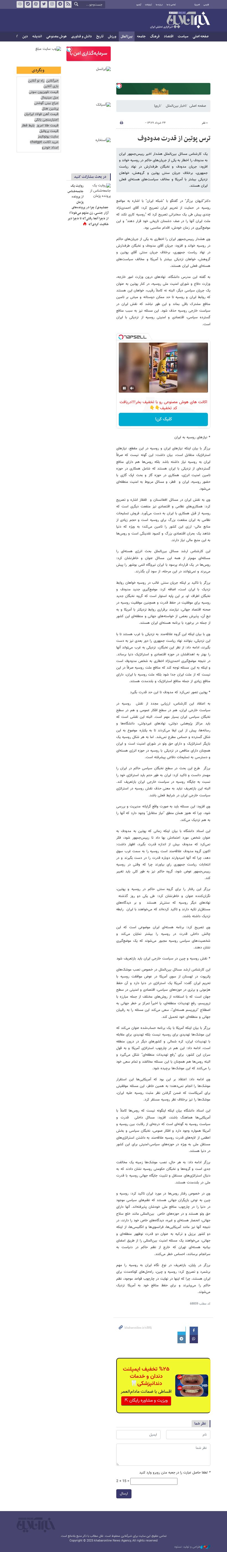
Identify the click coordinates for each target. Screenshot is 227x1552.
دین (25, 36)
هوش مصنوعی (56, 36)
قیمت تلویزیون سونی (43, 92)
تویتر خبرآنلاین (44, 4)
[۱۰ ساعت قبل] (98, 191)
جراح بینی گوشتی (46, 103)
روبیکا (20, 4)
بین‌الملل (127, 36)
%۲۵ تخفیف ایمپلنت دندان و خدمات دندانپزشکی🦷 (146, 1376)
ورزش (112, 36)
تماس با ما (171, 4)
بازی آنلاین (50, 86)
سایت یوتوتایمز (48, 136)
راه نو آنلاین (36, 81)
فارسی (206, 4)
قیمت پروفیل (48, 131)
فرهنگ (154, 36)
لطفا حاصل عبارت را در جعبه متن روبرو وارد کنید (174, 1472)
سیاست (183, 36)
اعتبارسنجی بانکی (46, 119)
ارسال (124, 1493)
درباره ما (159, 4)
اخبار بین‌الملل (176, 106)
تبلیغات (148, 4)
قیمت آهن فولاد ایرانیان (41, 114)
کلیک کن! (163, 419)
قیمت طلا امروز (47, 125)
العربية (197, 4)
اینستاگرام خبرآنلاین (52, 4)
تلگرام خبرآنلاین (60, 4)
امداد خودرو (50, 147)
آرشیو (138, 4)
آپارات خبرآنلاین (36, 4)
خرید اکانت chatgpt (44, 142)
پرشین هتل (50, 108)
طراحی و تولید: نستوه (187, 1547)
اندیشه (37, 36)
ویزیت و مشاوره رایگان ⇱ (146, 1400)
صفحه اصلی (200, 36)
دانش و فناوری (81, 36)
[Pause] (124, 388)
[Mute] (132, 388)
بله (28, 4)
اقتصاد (168, 36)
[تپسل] (119, 85)
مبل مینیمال (49, 97)
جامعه (141, 36)
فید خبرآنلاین (68, 4)
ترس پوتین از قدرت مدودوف (174, 138)
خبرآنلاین (179, 20)
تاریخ (100, 36)
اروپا (157, 106)
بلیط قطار (28, 125)
